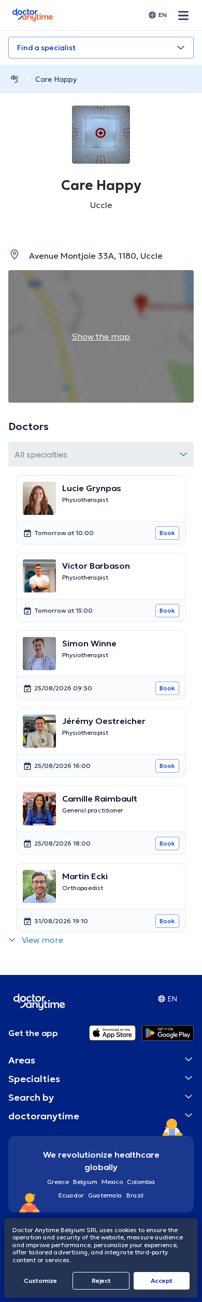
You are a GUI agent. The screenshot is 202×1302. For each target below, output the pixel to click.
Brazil (134, 1195)
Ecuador (71, 1195)
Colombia (141, 1182)
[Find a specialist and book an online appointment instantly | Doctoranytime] (14, 79)
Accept (161, 1280)
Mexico (112, 1182)
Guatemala (105, 1195)
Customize (40, 1280)
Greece (58, 1182)
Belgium (85, 1182)
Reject (101, 1280)
